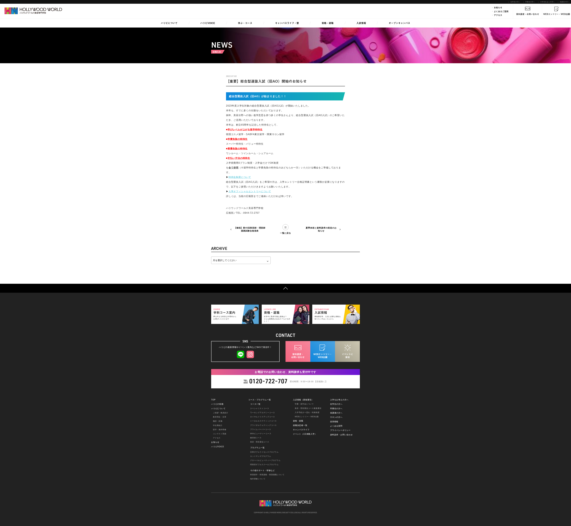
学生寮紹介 (217, 425)
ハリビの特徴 (217, 404)
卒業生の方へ (530, 2)
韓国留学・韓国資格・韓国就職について (267, 475)
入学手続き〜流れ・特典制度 (307, 412)
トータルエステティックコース (263, 421)
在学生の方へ (515, 2)
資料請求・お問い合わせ (341, 435)
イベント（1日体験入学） (305, 434)
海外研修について (257, 479)
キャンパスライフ (301, 430)
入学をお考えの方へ (339, 400)
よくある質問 (336, 426)
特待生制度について (240, 177)
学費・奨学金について (304, 404)
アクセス (498, 15)
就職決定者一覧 (300, 425)
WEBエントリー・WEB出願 (307, 417)
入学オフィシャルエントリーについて (250, 191)
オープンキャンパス (399, 23)
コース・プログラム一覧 (259, 400)
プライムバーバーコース (260, 429)
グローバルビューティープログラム (265, 460)
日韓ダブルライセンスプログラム (264, 452)
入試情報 (361, 23)
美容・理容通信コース (259, 442)
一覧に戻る (285, 233)
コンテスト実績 (219, 434)
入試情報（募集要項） (303, 400)
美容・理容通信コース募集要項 (308, 408)
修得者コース (256, 438)
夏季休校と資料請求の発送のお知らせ (321, 229)
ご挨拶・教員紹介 (220, 413)
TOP (213, 400)
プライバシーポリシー (340, 430)
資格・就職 (328, 23)
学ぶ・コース (245, 23)
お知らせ (498, 7)
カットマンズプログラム (260, 456)
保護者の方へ (565, 2)
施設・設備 (217, 421)
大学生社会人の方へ (547, 2)
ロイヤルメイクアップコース (262, 417)
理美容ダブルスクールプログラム (264, 465)
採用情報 (334, 422)
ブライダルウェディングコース (263, 425)
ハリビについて (169, 23)
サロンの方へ (336, 417)
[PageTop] (285, 288)
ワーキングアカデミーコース (262, 413)
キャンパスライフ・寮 (287, 23)
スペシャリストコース (259, 408)
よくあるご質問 (501, 11)
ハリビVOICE (207, 23)
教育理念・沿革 (219, 417)
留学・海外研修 (219, 430)
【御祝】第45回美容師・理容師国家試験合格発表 (249, 229)
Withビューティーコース (260, 434)
